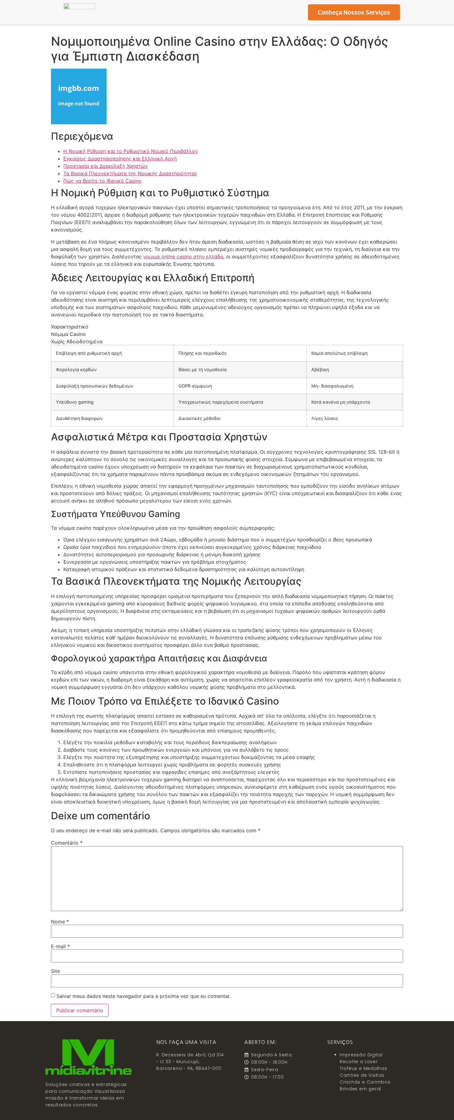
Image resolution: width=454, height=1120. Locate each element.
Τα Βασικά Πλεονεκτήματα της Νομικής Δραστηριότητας (130, 173)
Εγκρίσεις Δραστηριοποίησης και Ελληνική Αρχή (120, 158)
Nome (60, 921)
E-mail (60, 946)
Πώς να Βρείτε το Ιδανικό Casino (102, 181)
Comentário (66, 842)
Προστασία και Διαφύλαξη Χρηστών (105, 166)
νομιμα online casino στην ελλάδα (183, 256)
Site (55, 971)
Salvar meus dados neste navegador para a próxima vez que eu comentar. (144, 996)
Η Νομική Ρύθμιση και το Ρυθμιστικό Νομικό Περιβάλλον (130, 151)
